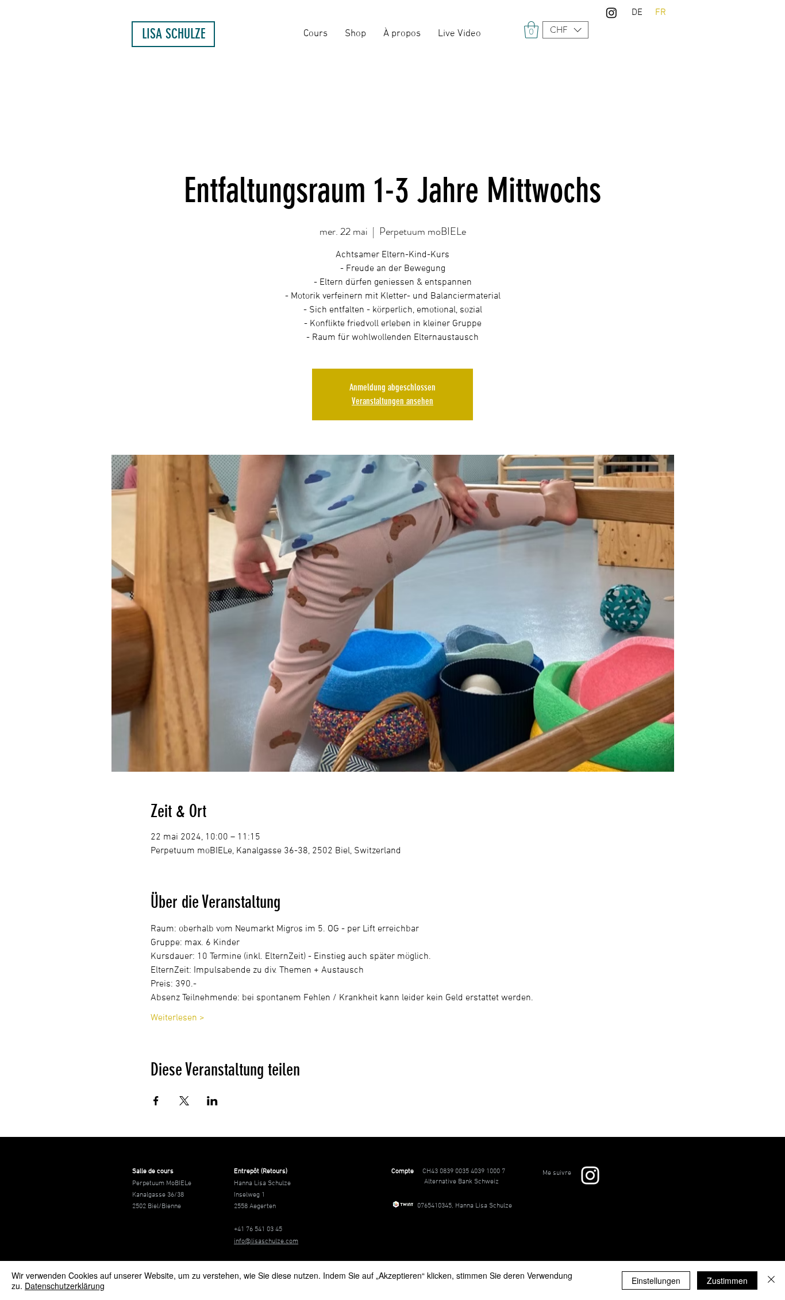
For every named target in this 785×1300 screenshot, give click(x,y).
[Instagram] (611, 13)
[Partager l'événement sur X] (184, 1100)
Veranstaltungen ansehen (392, 401)
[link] (531, 29)
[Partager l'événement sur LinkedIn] (212, 1100)
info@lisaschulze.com (266, 1241)
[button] (565, 29)
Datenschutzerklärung (65, 1285)
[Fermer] (771, 1280)
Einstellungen (656, 1280)
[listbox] (565, 29)
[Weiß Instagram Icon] (590, 1175)
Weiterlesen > (178, 1018)
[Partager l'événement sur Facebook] (156, 1100)
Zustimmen (727, 1280)
